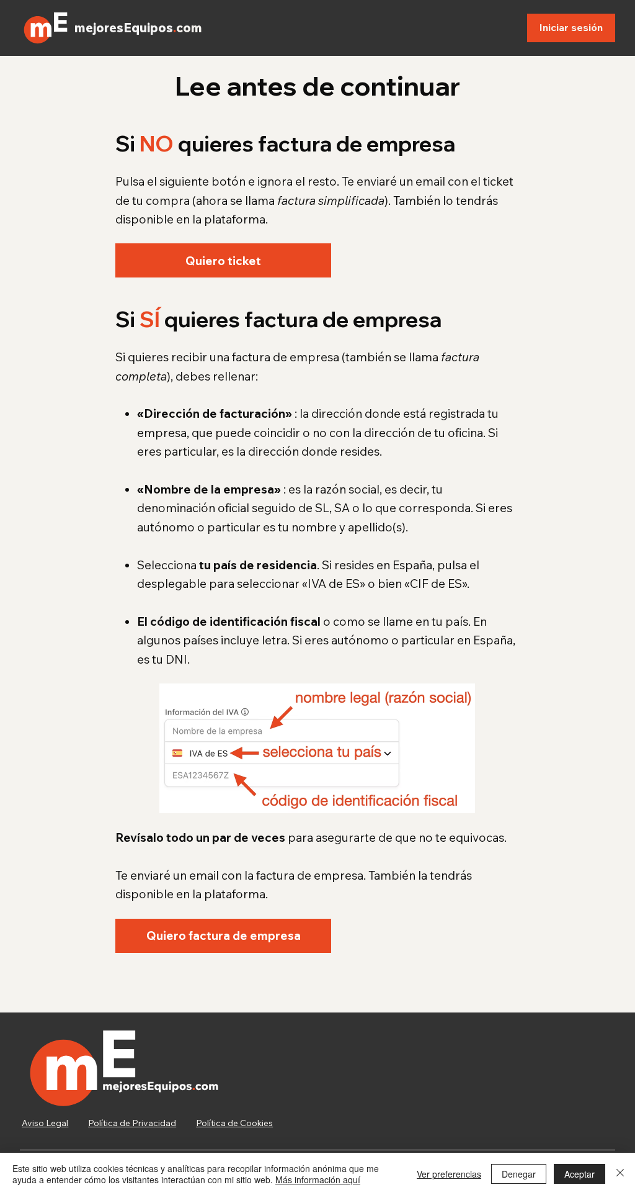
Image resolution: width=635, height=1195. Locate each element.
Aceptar (579, 1174)
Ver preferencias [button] (449, 1174)
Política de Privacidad (132, 1123)
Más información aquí (317, 1179)
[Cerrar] (620, 1174)
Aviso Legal (45, 1123)
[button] (223, 260)
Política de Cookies (234, 1123)
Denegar (519, 1174)
